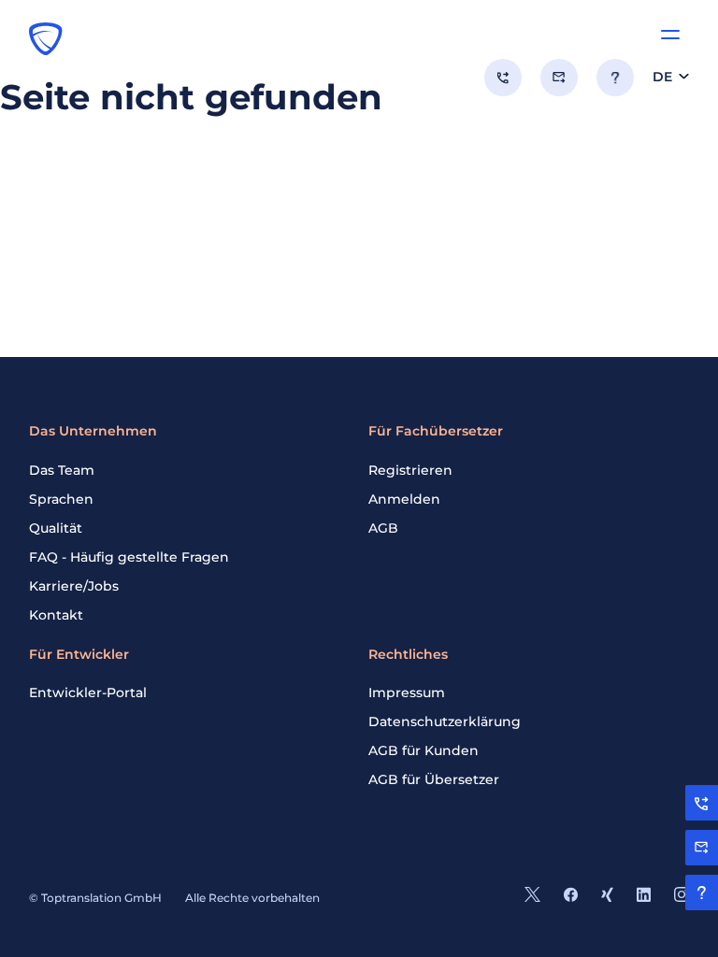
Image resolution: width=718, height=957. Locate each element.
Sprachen (61, 499)
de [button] (662, 76)
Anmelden (404, 499)
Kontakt (56, 615)
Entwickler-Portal (88, 692)
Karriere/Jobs (74, 586)
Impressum (406, 692)
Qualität (55, 528)
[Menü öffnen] (670, 34)
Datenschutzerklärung (444, 721)
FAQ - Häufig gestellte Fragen (129, 557)
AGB (383, 528)
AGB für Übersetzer (433, 779)
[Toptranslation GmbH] (46, 38)
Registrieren (410, 470)
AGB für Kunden (423, 750)
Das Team (61, 470)
